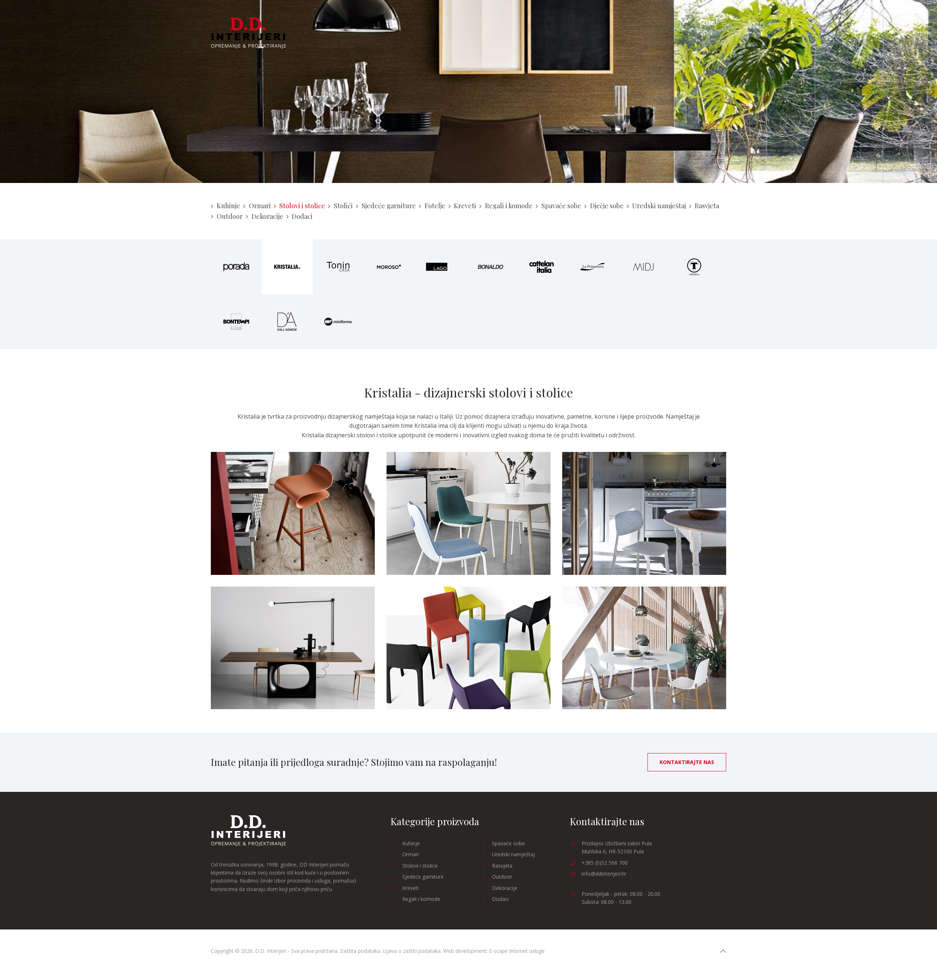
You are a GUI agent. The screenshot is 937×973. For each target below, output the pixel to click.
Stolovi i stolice (302, 205)
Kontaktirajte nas (687, 762)
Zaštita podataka (360, 950)
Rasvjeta (707, 205)
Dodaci (302, 216)
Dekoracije (267, 216)
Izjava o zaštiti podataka (412, 950)
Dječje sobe (607, 205)
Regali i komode (509, 205)
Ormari (260, 205)
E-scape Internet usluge (517, 950)
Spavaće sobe (561, 205)
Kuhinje (228, 205)
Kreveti (465, 205)
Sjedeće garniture (389, 205)
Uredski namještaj (659, 205)
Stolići (343, 205)
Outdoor (230, 216)
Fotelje (435, 205)
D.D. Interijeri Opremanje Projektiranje (248, 33)
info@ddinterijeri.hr (604, 873)
